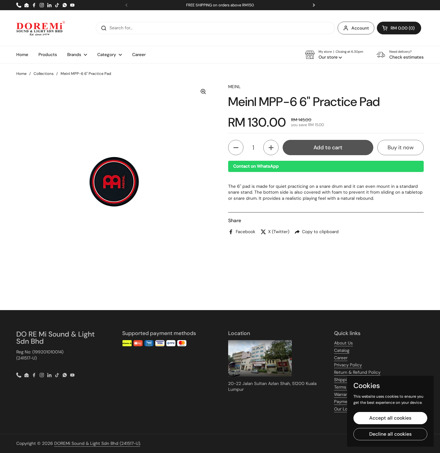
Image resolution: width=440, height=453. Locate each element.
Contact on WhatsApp (256, 166)
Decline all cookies (390, 434)
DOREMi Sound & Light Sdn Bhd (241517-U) (97, 443)
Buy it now (401, 147)
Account (360, 28)
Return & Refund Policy (357, 372)
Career (341, 358)
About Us (343, 343)
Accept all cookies (390, 418)
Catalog (341, 350)
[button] (399, 28)
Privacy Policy (348, 365)
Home (21, 73)
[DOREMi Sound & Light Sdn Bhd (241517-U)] (40, 28)
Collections (43, 73)
